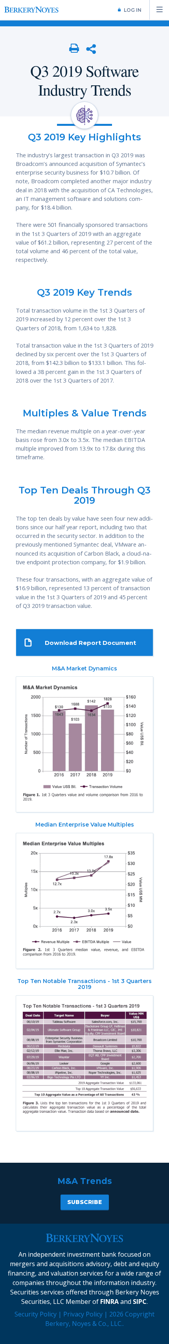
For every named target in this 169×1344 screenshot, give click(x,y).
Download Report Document (90, 642)
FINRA (109, 1301)
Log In (132, 10)
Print (74, 48)
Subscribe (84, 1202)
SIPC (140, 1301)
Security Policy (36, 1314)
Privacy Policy (83, 1314)
